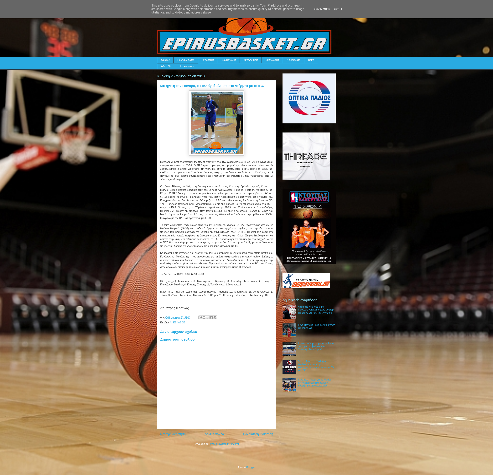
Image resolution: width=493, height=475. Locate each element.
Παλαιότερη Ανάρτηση (258, 434)
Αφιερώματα (293, 59)
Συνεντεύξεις (251, 59)
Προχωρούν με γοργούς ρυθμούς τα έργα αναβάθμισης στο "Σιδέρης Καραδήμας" (316, 346)
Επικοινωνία (187, 66)
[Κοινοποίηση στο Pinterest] (215, 317)
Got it (338, 9)
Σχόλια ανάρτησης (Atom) (224, 443)
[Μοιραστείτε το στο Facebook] (211, 317)
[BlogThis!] (204, 317)
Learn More (322, 9)
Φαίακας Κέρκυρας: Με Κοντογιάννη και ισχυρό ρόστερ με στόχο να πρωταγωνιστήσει (316, 309)
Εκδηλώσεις (272, 59)
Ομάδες (165, 59)
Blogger (250, 467)
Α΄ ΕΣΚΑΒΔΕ (177, 322)
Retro (311, 59)
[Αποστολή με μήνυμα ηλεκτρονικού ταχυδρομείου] (200, 317)
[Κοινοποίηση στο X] (208, 317)
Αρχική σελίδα (214, 434)
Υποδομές (208, 59)
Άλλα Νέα (166, 66)
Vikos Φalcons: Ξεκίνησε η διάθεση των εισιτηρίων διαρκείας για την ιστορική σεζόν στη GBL (316, 366)
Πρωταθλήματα (185, 59)
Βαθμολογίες (229, 59)
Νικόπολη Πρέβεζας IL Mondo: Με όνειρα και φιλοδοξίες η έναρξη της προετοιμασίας (315, 382)
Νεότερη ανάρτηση (173, 434)
